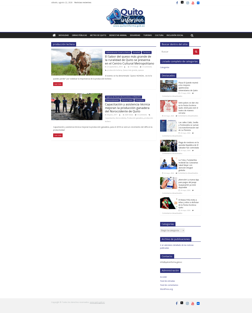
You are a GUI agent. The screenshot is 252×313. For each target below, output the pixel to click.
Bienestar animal (118, 35)
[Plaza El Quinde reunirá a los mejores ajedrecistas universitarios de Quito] (168, 81)
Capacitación (110, 118)
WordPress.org (166, 289)
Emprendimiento (112, 100)
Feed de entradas (167, 281)
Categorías (164, 67)
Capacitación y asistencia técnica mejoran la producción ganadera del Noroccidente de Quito (127, 107)
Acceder (163, 277)
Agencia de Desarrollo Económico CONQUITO (123, 97)
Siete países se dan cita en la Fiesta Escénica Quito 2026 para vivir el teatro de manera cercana (188, 107)
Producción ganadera (135, 118)
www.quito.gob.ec (97, 302)
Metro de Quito (98, 35)
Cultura (159, 35)
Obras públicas (79, 35)
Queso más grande (130, 70)
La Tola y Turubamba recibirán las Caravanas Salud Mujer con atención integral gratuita (188, 165)
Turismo (147, 35)
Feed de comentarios (169, 285)
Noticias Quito (127, 100)
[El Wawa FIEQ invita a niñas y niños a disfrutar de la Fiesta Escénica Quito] (168, 198)
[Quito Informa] (126, 9)
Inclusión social (175, 35)
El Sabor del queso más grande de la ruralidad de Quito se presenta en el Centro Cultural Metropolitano (129, 59)
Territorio (146, 52)
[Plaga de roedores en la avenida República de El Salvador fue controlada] (168, 141)
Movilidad (64, 35)
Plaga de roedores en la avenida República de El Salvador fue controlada (188, 145)
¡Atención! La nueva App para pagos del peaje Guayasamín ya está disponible (188, 183)
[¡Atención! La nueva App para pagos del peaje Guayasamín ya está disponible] (168, 178)
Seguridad (135, 35)
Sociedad (136, 52)
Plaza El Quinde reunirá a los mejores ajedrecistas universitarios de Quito (188, 86)
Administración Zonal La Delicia (118, 52)
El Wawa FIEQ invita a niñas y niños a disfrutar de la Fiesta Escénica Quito (188, 204)
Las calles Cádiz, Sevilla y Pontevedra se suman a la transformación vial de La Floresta (188, 126)
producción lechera (114, 70)
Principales (140, 100)
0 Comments (147, 67)
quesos (141, 70)
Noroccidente (121, 118)
